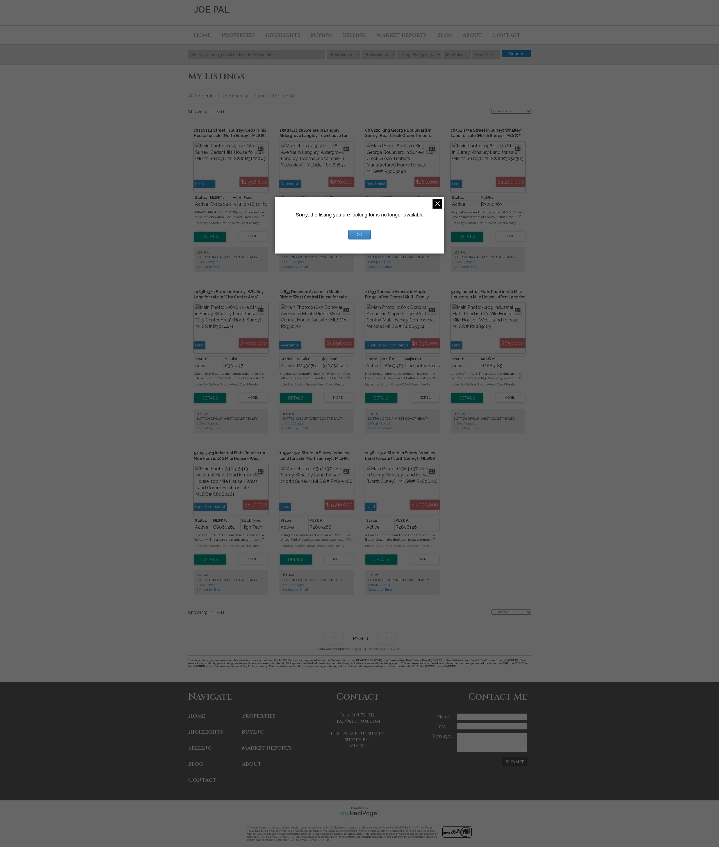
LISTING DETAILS (210, 237)
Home (202, 35)
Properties (238, 35)
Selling (354, 35)
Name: (444, 717)
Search (516, 53)
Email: (443, 726)
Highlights (282, 35)
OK (359, 234)
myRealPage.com (360, 814)
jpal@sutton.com (357, 721)
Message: (441, 736)
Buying (321, 35)
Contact (506, 35)
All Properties (202, 96)
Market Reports (402, 35)
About (472, 35)
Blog (444, 35)
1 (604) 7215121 (208, 262)
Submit (515, 762)
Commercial (235, 96)
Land (260, 96)
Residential (284, 96)
